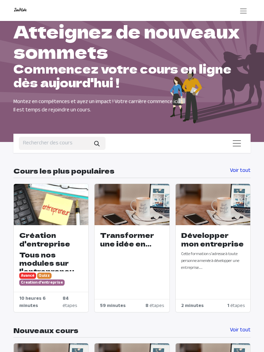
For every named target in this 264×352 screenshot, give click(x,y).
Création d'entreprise (44, 239)
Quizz (44, 276)
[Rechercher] (97, 143)
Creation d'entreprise (42, 282)
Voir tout (240, 171)
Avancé (27, 276)
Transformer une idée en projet (127, 239)
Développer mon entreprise (212, 239)
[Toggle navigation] (243, 10)
